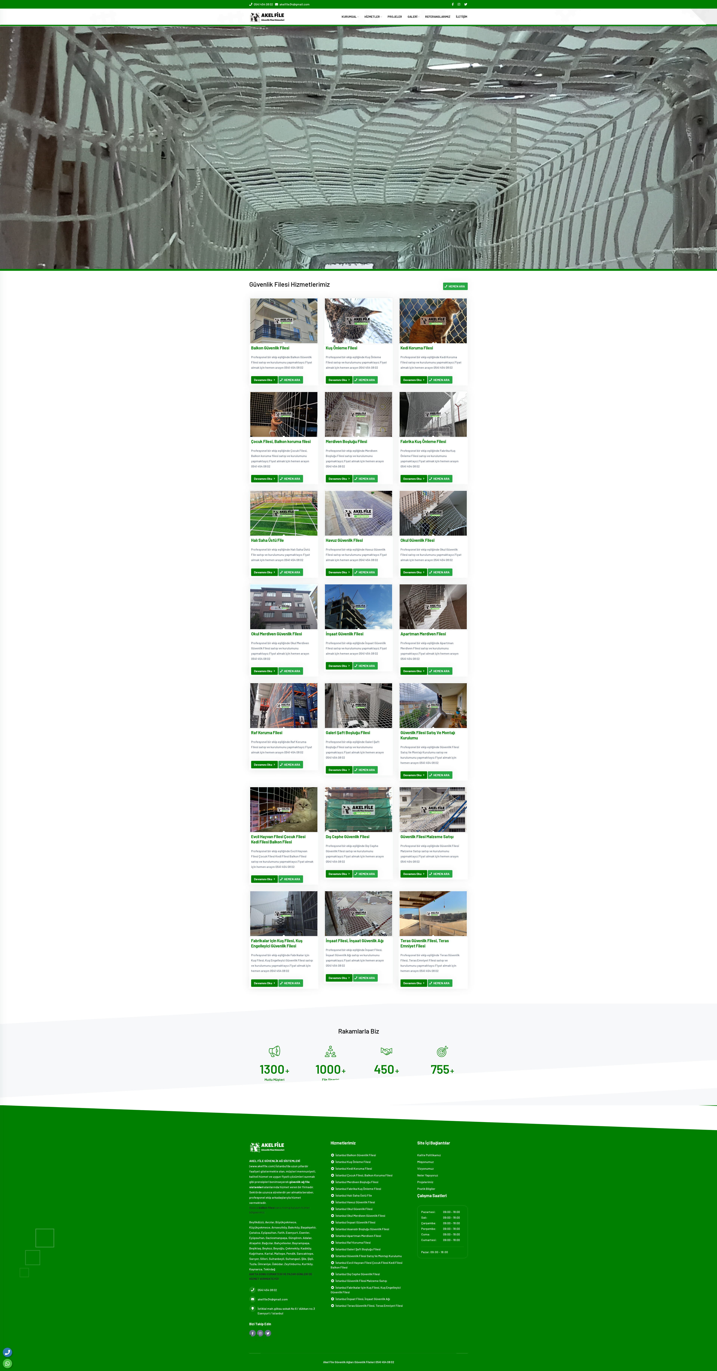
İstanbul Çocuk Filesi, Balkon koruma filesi (363, 1175)
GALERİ (413, 16)
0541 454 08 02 (263, 4)
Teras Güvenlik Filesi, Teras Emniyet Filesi (425, 943)
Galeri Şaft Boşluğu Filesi (348, 732)
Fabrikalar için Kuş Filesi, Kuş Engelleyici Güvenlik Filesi (276, 943)
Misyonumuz (425, 1162)
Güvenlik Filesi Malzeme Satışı (427, 836)
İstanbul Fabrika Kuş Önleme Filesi (357, 1188)
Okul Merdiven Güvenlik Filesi (276, 633)
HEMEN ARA (457, 286)
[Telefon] (7, 1352)
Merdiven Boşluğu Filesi (346, 441)
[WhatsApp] (7, 1363)
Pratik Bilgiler (426, 1188)
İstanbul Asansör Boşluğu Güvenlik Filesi (361, 1229)
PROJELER (395, 16)
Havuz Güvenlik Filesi (344, 540)
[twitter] (466, 4)
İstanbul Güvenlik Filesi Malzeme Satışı (360, 1280)
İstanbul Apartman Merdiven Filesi (357, 1235)
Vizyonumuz (425, 1168)
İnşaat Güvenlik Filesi (344, 633)
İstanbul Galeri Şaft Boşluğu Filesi (357, 1249)
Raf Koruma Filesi (266, 732)
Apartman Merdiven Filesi (423, 633)
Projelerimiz (425, 1182)
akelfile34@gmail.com (295, 4)
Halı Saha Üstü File (267, 540)
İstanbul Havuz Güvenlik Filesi (354, 1202)
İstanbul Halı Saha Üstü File (353, 1195)
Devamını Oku (263, 380)
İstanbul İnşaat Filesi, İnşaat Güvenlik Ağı (362, 1299)
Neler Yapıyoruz (427, 1175)
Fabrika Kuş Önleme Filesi (423, 441)
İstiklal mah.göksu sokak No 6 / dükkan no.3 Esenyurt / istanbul (286, 1311)
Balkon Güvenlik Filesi (270, 347)
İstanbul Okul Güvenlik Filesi (353, 1209)
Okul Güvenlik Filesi (417, 540)
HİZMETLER (372, 16)
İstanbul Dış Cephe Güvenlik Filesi (357, 1274)
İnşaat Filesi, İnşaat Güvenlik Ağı (355, 940)
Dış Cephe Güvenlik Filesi (347, 836)
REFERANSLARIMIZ (437, 16)
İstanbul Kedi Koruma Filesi (353, 1168)
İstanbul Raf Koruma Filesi (352, 1242)
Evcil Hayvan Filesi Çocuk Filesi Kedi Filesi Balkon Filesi (278, 839)
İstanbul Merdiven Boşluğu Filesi (356, 1182)
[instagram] (459, 4)
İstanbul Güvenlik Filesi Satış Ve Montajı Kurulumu (368, 1256)
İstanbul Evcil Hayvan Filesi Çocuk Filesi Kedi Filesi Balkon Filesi (366, 1265)
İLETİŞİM (461, 16)
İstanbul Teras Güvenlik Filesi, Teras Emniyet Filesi (368, 1305)
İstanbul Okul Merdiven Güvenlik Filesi (359, 1215)
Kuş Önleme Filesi (341, 347)
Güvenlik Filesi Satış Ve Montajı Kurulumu (428, 735)
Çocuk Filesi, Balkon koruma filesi (281, 441)
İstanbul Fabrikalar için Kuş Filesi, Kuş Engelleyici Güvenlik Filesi (366, 1290)
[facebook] (453, 4)
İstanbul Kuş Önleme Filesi (352, 1162)
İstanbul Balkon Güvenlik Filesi (355, 1155)
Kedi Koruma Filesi (417, 347)
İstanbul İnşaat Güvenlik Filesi (354, 1222)
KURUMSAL (349, 16)
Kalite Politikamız (429, 1155)
